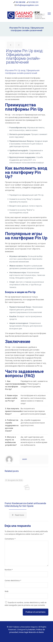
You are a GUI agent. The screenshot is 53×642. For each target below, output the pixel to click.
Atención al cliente (36, 632)
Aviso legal (23, 632)
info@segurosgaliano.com (28, 5)
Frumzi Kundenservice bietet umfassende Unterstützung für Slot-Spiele (25, 504)
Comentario (10, 539)
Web (6, 591)
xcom (24, 459)
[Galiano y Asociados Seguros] (26, 15)
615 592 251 (33, 2)
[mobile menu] (49, 13)
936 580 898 (20, 2)
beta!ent (31, 629)
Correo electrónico (13, 580)
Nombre (9, 570)
